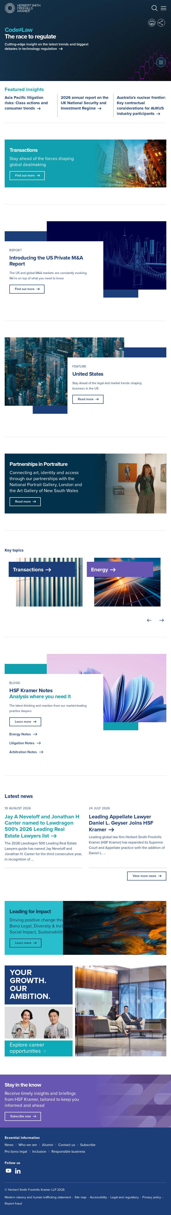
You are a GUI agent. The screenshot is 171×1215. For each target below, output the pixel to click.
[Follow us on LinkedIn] (17, 1171)
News (9, 1144)
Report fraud (13, 1203)
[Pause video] (161, 62)
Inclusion (39, 1151)
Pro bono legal (16, 1151)
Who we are (27, 1144)
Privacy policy (151, 1197)
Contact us (66, 1144)
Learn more (23, 721)
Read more (86, 399)
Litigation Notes (22, 743)
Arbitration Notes (23, 752)
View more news (144, 876)
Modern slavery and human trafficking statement (38, 1197)
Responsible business (68, 1151)
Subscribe (88, 1144)
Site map (80, 1197)
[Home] (22, 8)
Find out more (25, 289)
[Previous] (149, 620)
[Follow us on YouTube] (8, 1171)
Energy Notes (20, 734)
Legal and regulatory (124, 1197)
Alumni (47, 1144)
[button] (155, 8)
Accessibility (98, 1197)
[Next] (161, 620)
